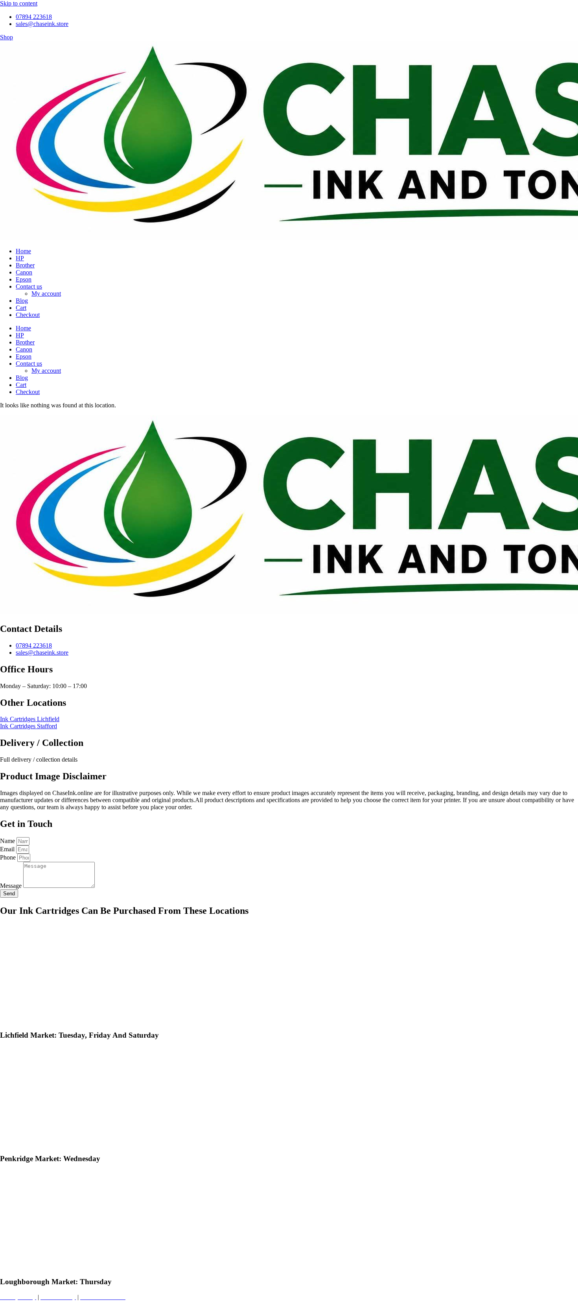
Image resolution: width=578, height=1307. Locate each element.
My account (46, 293)
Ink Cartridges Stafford (28, 726)
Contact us (29, 286)
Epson (23, 279)
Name (8, 841)
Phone (8, 857)
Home (23, 251)
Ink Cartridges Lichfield (29, 719)
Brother (25, 265)
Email (8, 849)
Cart (21, 307)
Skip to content (18, 3)
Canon (24, 272)
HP (20, 258)
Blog (22, 300)
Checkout (28, 314)
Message (11, 885)
